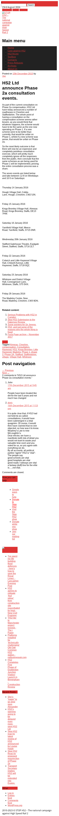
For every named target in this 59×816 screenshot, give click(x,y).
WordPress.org (15, 805)
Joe (4, 76)
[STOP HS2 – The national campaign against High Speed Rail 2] (7, 32)
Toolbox (12, 56)
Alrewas (14, 344)
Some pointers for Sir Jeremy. (22, 324)
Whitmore (27, 357)
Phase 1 (26, 352)
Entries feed (11, 796)
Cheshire (23, 344)
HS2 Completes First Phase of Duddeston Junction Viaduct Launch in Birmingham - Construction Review (14, 673)
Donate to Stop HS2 (15, 503)
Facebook (7, 10)
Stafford (19, 354)
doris (10, 403)
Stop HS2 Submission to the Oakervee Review (21, 321)
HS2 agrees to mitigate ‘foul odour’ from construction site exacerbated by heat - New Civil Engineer (14, 602)
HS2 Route (13, 53)
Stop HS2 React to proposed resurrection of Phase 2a (13, 757)
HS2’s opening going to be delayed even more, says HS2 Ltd (12, 719)
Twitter (15, 10)
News (5, 341)
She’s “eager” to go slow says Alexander (13, 702)
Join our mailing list (15, 535)
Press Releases (15, 62)
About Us (12, 68)
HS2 (15, 349)
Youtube (23, 10)
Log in (11, 793)
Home (11, 47)
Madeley (17, 352)
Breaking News (9, 551)
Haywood (7, 349)
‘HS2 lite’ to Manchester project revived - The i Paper (13, 625)
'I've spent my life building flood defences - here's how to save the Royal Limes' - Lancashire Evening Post (13, 571)
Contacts (12, 59)
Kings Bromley (25, 349)
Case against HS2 (16, 50)
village (5, 357)
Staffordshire (30, 354)
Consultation (23, 347)
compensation (9, 347)
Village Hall (15, 357)
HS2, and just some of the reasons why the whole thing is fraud (23, 329)
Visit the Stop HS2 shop (14, 514)
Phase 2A (9, 354)
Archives (12, 65)
